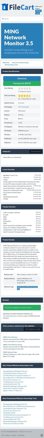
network (20, 287)
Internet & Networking (20, 62)
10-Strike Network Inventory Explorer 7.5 (17, 375)
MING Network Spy (10, 352)
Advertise (21, 435)
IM (18, 289)
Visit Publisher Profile (32, 329)
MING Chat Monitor (10, 337)
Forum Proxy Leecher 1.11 (12, 380)
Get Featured (36, 151)
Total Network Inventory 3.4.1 (13, 382)
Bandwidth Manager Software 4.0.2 (15, 386)
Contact (14, 435)
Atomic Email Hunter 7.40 (11, 384)
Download (22, 78)
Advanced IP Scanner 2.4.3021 (13, 388)
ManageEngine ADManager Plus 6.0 (15, 371)
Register (38, 11)
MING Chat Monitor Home (12, 345)
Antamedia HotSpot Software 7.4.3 (15, 373)
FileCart (18, 8)
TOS (2, 435)
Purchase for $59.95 (22, 83)
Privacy (7, 435)
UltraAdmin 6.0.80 (9, 413)
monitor (31, 287)
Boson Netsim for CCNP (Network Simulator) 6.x (19, 378)
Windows (6, 62)
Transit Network (11, 431)
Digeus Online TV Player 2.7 (12, 390)
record (25, 287)
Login (37, 13)
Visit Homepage (23, 107)
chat (36, 287)
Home (6, 19)
